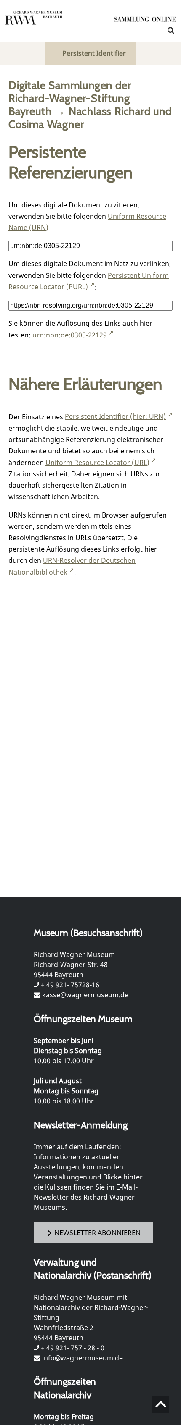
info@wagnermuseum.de (82, 1357)
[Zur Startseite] (145, 21)
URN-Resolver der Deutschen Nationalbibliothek (72, 566)
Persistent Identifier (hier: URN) (115, 416)
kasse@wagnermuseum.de (85, 994)
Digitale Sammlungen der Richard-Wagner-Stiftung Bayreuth (69, 98)
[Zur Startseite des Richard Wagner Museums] (33, 23)
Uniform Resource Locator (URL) (97, 462)
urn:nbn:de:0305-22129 (69, 335)
